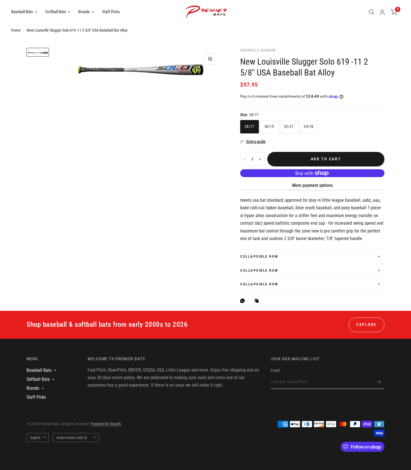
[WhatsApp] (243, 301)
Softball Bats (55, 11)
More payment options (312, 185)
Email (275, 370)
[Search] (371, 12)
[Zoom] (210, 59)
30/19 (269, 126)
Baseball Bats (22, 11)
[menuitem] (26, 12)
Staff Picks (111, 11)
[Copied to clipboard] (258, 301)
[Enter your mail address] (378, 381)
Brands (84, 11)
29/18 (308, 126)
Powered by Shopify (106, 424)
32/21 (289, 126)
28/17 (249, 126)
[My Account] (382, 12)
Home (16, 30)
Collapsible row (259, 256)
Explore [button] (366, 324)
